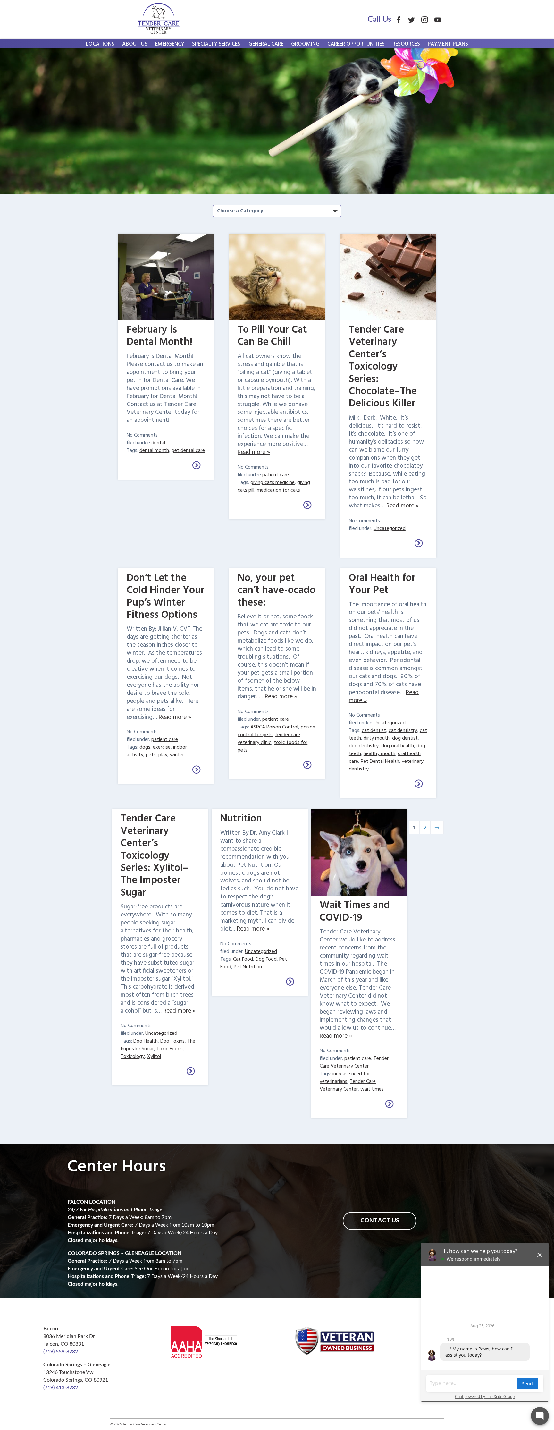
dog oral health (397, 746)
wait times (372, 1089)
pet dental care (188, 451)
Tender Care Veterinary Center (354, 1062)
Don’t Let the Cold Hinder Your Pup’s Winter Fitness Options (166, 596)
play (162, 755)
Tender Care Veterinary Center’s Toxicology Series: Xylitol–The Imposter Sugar (155, 856)
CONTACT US (379, 1220)
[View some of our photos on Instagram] (424, 20)
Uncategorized (390, 528)
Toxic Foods (169, 1049)
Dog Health (145, 1041)
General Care (265, 44)
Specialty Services (216, 44)
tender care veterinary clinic (269, 739)
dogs (144, 747)
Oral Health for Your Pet (382, 584)
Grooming (305, 44)
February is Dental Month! (159, 336)
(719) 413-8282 (60, 1387)
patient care (275, 475)
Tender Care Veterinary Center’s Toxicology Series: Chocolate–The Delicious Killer (383, 367)
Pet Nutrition (248, 967)
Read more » (254, 452)
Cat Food (243, 959)
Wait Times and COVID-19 (355, 911)
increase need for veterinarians (345, 1078)
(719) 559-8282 (60, 1351)
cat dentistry (403, 731)
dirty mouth (377, 738)
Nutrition (241, 819)
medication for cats (278, 490)
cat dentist (374, 731)
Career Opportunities (356, 44)
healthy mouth (379, 754)
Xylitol (154, 1056)
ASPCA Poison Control (274, 727)
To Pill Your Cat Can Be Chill (272, 336)
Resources (406, 44)
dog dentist (405, 738)
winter (177, 755)
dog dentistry (364, 746)
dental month (154, 451)
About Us (134, 44)
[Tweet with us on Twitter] (411, 20)
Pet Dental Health (380, 761)
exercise (162, 747)
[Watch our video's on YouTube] (437, 20)
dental (158, 443)
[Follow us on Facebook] (398, 20)
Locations (100, 44)
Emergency (169, 44)
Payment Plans (448, 44)
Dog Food (266, 959)
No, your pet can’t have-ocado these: (276, 590)
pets (151, 755)
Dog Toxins (172, 1041)
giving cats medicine (272, 483)
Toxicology (133, 1056)
